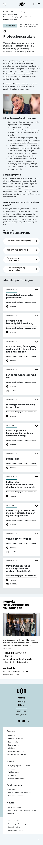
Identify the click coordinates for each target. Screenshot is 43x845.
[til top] (39, 839)
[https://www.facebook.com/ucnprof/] (15, 721)
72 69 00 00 (21, 711)
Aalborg (21, 698)
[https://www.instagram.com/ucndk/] (28, 721)
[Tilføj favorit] (4, 31)
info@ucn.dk (21, 715)
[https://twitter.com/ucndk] (19, 721)
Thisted (21, 705)
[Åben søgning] (5, 4)
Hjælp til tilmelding (18, 662)
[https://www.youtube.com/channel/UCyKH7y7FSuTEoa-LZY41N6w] (23, 721)
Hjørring (21, 702)
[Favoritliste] (34, 4)
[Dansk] (22, 4)
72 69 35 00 (20, 653)
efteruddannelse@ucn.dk (17, 659)
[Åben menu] (38, 4)
